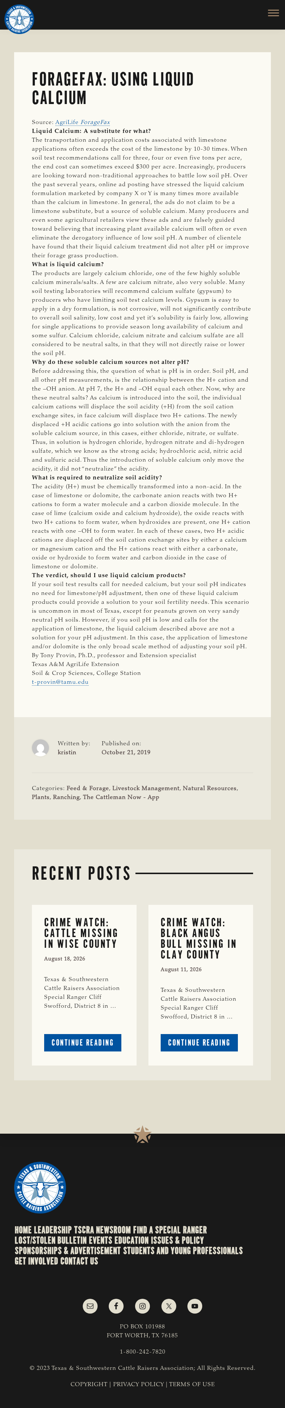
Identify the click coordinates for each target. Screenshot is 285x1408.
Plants (41, 797)
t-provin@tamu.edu (60, 682)
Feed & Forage (88, 789)
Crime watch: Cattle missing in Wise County (81, 933)
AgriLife (82, 123)
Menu (269, 13)
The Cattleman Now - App (121, 797)
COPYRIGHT (89, 1385)
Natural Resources (210, 789)
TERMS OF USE (192, 1385)
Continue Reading (86, 1044)
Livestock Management (146, 789)
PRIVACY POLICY (138, 1385)
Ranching (66, 797)
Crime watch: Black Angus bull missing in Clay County (199, 938)
